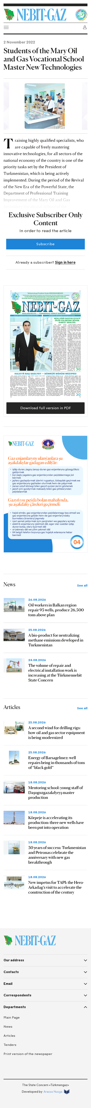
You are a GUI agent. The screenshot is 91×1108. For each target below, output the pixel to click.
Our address (14, 960)
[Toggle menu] (6, 27)
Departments (15, 1007)
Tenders (10, 1045)
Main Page (12, 1017)
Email (8, 984)
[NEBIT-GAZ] (30, 940)
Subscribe (45, 244)
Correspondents (17, 995)
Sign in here (65, 262)
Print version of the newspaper (28, 1054)
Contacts (11, 972)
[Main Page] (38, 14)
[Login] (84, 27)
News (8, 1027)
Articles (9, 1036)
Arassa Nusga (53, 1091)
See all (82, 585)
